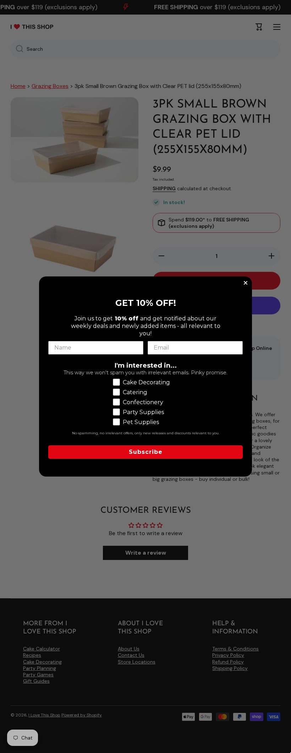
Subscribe (146, 452)
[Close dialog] (245, 282)
